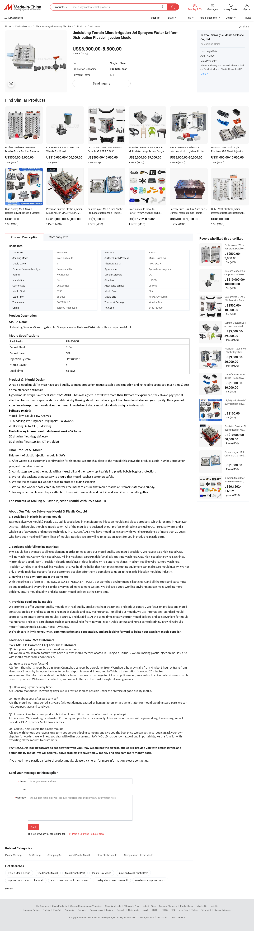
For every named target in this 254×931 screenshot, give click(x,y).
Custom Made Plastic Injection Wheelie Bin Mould (235, 272)
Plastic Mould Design (19, 873)
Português (69, 910)
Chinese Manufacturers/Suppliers (85, 906)
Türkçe (194, 910)
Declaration (162, 917)
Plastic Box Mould (101, 873)
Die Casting (35, 855)
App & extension (208, 17)
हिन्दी (173, 910)
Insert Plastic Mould (79, 855)
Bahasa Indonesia (222, 910)
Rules (248, 17)
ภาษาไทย (183, 910)
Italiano (109, 910)
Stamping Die (55, 855)
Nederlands (133, 910)
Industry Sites (149, 906)
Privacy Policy (178, 917)
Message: (20, 797)
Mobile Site (202, 906)
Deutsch (121, 910)
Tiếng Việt (206, 910)
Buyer (171, 17)
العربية (145, 910)
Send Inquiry (101, 83)
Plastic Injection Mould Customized (69, 880)
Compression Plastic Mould (138, 855)
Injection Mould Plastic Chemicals (26, 880)
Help (188, 17)
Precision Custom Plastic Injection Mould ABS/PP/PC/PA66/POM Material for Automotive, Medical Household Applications (235, 428)
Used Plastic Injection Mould (150, 880)
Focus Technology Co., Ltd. (104, 917)
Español (57, 910)
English (46, 910)
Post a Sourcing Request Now (86, 833)
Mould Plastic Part (75, 873)
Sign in (247, 9)
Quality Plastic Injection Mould (112, 880)
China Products (59, 906)
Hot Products (42, 906)
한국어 (155, 910)
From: (22, 781)
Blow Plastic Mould (107, 855)
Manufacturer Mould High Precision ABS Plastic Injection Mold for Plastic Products (235, 376)
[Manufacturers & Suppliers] (22, 7)
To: (24, 789)
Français (82, 910)
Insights (214, 906)
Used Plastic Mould (47, 873)
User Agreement (146, 917)
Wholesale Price (131, 906)
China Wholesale (113, 906)
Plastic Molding (13, 855)
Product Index (186, 906)
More (203, 73)
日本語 (165, 910)
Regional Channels (168, 906)
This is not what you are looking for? (47, 833)
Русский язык (96, 910)
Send (33, 827)
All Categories (15, 17)
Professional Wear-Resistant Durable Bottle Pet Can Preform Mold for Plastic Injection (235, 246)
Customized (63, 285)
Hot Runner (63, 274)
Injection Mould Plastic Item (133, 873)
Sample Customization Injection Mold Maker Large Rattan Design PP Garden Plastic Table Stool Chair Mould (235, 324)
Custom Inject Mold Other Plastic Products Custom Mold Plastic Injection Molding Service (235, 453)
